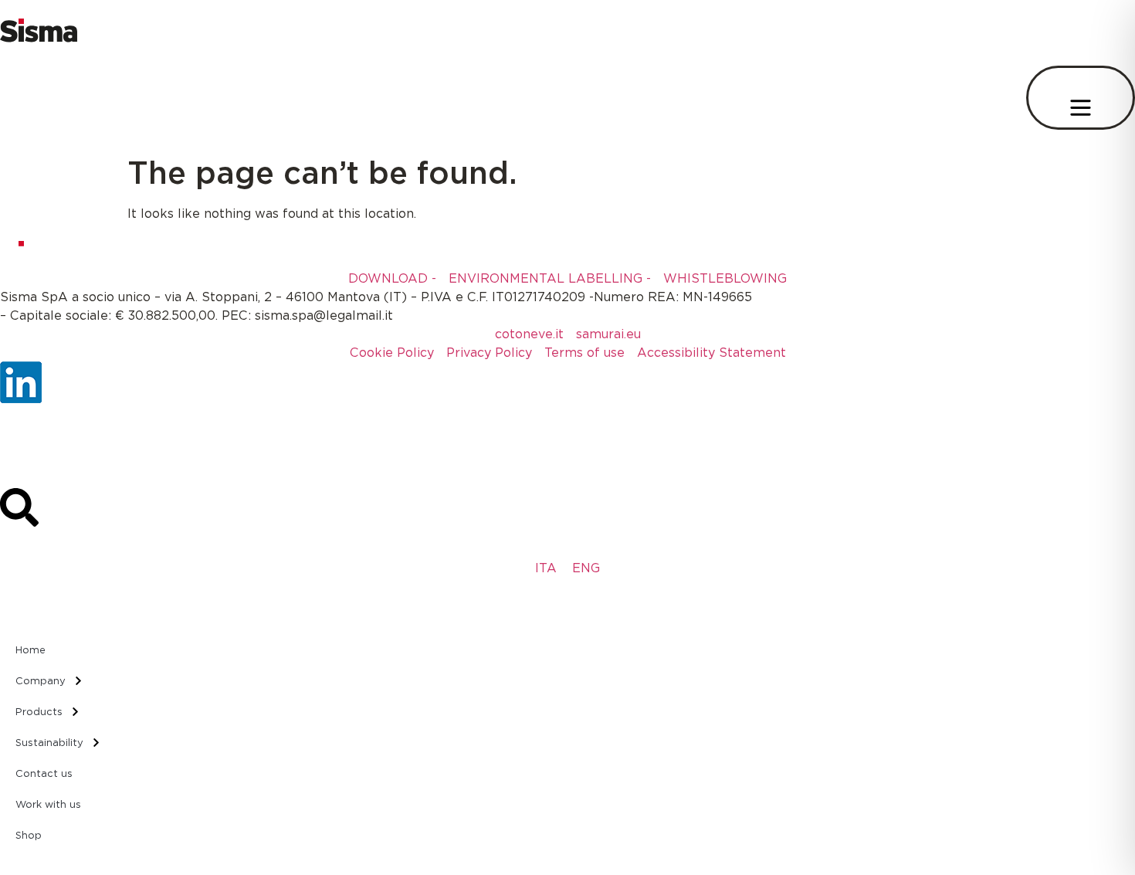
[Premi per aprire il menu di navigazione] (1080, 98)
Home (30, 649)
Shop (28, 835)
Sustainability (49, 742)
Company (40, 680)
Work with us (48, 804)
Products (39, 711)
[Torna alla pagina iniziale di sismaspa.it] (38, 38)
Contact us (44, 773)
